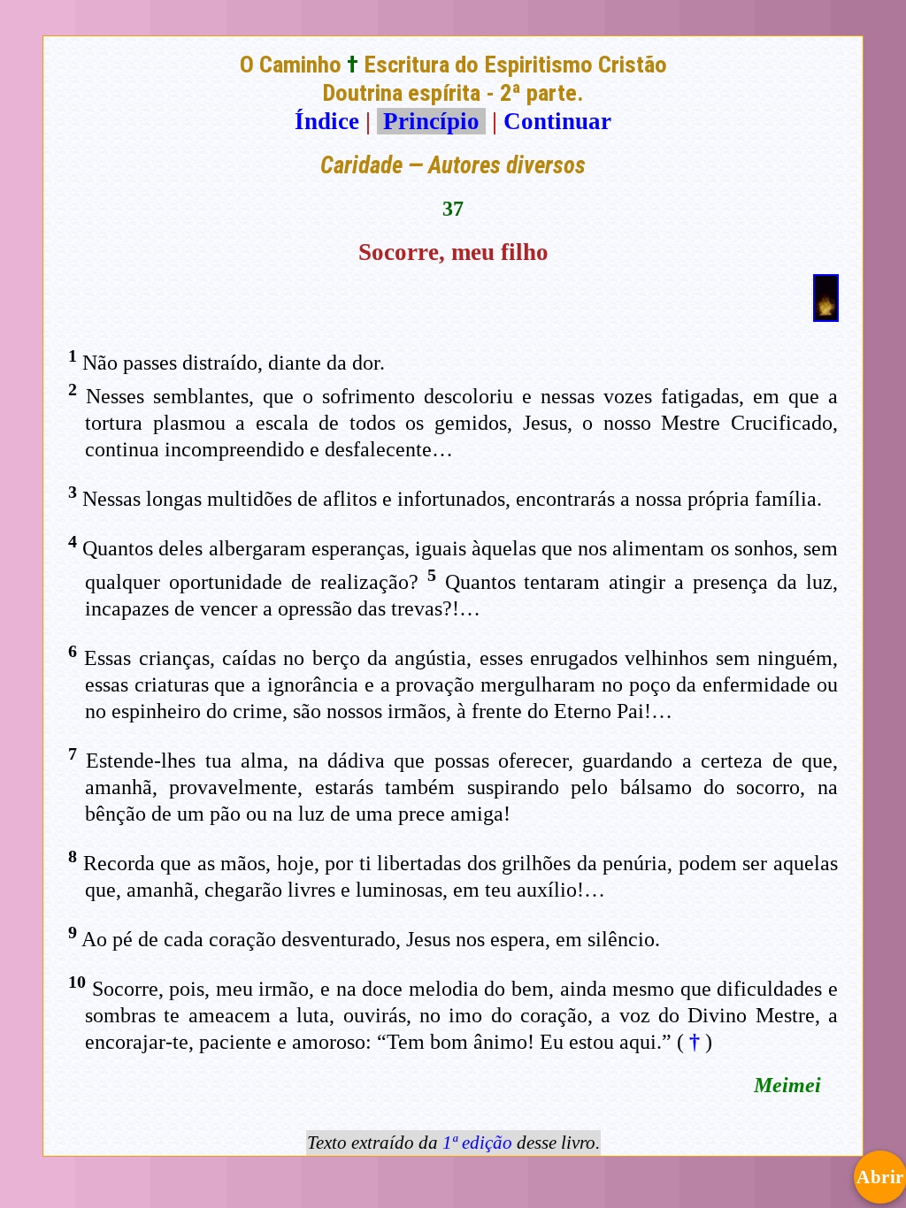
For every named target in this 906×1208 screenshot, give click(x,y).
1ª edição (477, 1142)
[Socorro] (826, 314)
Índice (327, 121)
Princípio (431, 121)
